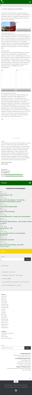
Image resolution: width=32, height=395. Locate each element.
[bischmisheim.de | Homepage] (3, 2)
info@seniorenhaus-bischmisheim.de (13, 174)
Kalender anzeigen (4, 246)
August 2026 (4, 296)
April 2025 (3, 312)
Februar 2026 (4, 301)
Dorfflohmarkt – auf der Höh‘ (9, 272)
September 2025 (5, 307)
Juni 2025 (3, 309)
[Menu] (30, 2)
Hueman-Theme (24, 387)
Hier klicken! (28, 356)
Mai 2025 (3, 311)
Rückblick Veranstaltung (6, 338)
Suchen (3, 256)
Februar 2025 (4, 316)
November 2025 (4, 306)
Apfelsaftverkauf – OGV (6, 195)
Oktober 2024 (4, 322)
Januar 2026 (4, 302)
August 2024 (4, 326)
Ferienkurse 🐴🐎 (7, 278)
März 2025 (3, 314)
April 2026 (3, 297)
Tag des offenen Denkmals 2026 (8, 206)
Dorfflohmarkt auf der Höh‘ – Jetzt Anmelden (13, 275)
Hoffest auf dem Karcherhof (7, 211)
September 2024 (5, 324)
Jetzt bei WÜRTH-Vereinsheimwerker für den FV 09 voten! (16, 282)
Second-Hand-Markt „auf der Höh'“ (14, 244)
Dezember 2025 (4, 304)
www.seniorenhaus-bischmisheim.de (14, 176)
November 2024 (4, 320)
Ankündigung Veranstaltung (7, 333)
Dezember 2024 (4, 319)
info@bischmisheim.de (26, 355)
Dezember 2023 (4, 327)
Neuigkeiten (3, 334)
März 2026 (3, 299)
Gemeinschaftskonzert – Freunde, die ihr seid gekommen (15, 216)
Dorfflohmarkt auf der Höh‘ (7, 239)
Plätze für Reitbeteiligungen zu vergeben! (12, 285)
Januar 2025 (4, 317)
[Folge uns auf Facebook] (30, 183)
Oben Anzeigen (4, 336)
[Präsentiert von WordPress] (11, 387)
